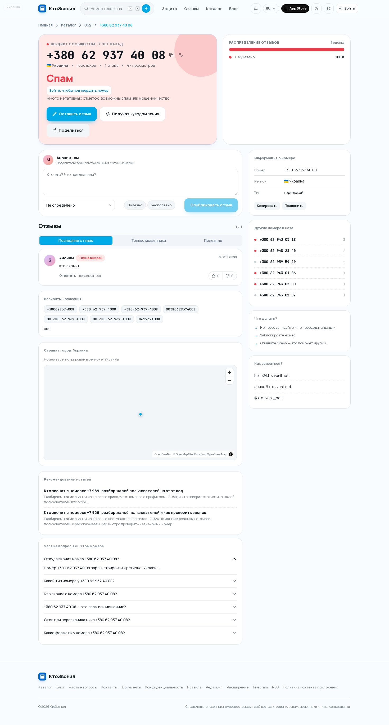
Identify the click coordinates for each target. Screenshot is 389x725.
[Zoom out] (230, 380)
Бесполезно (161, 205)
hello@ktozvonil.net (271, 375)
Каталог (214, 8)
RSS (275, 687)
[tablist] (140, 240)
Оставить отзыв (75, 114)
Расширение (237, 687)
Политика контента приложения (310, 687)
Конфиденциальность (164, 687)
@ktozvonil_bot (268, 397)
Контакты (109, 687)
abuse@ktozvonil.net (272, 386)
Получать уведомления (135, 114)
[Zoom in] (230, 372)
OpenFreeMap (163, 454)
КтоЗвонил (62, 676)
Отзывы (191, 8)
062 (47, 328)
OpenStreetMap (217, 454)
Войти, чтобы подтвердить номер (78, 90)
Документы (131, 687)
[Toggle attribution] (231, 454)
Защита (169, 8)
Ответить (67, 275)
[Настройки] (329, 8)
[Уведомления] (256, 8)
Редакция (214, 687)
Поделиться (71, 130)
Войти (350, 8)
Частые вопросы (83, 687)
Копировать (267, 205)
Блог (233, 8)
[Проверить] (146, 8)
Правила (194, 687)
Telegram (260, 687)
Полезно (135, 205)
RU (268, 8)
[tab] (75, 240)
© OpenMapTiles (183, 454)
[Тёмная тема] (316, 8)
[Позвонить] (181, 55)
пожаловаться (90, 275)
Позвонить (294, 205)
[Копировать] (171, 55)
